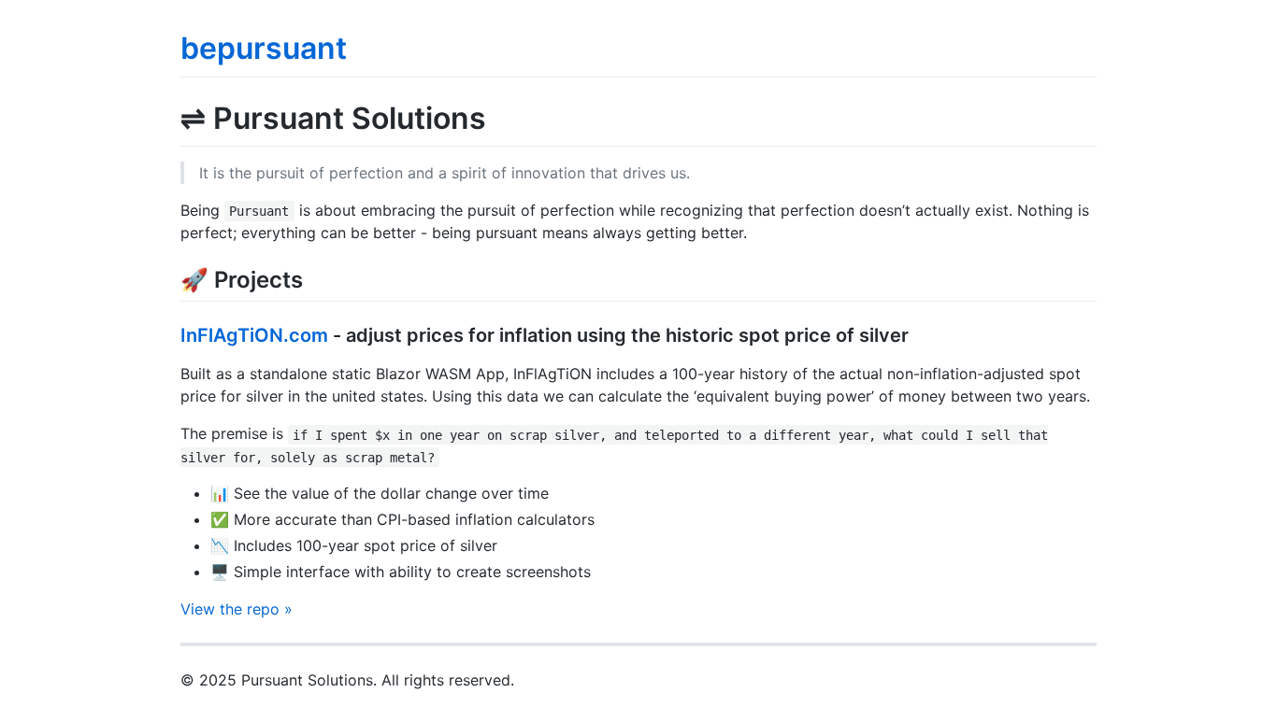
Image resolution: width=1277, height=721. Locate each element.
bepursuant (263, 48)
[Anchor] (314, 278)
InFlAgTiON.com (254, 335)
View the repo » (236, 609)
